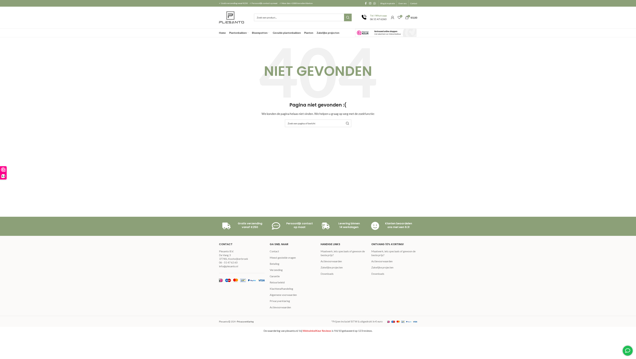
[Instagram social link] (370, 3)
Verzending (276, 269)
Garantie (275, 276)
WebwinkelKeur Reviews (317, 330)
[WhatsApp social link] (374, 3)
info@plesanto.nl (228, 266)
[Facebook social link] (366, 3)
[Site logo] (232, 17)
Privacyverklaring (280, 300)
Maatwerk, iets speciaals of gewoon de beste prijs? (343, 253)
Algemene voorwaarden (283, 294)
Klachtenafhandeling (281, 288)
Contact (274, 251)
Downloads (327, 273)
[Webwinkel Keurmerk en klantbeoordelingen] (385, 33)
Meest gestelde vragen (283, 257)
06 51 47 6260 (378, 19)
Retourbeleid (277, 282)
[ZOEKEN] (348, 17)
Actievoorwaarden (280, 307)
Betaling (274, 263)
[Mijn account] (392, 17)
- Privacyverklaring (245, 321)
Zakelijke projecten (332, 267)
